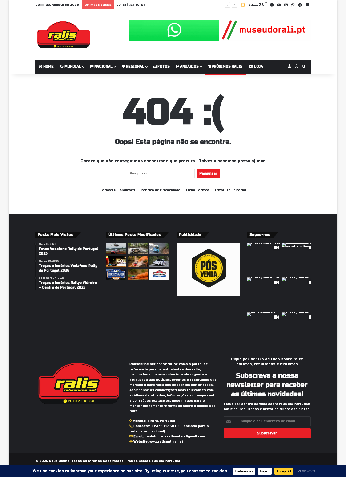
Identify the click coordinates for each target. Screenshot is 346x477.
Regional (134, 67)
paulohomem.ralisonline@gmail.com (175, 436)
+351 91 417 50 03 (165, 426)
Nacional (103, 67)
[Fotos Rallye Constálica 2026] (138, 248)
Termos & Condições (117, 190)
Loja (258, 67)
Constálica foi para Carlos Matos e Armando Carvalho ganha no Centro (177, 5)
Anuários (189, 67)
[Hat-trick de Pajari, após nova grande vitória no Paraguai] (116, 248)
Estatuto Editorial (230, 190)
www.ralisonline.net (166, 442)
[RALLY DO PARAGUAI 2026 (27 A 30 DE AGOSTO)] (159, 274)
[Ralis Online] (63, 35)
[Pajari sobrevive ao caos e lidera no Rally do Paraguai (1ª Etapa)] (138, 274)
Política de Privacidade (160, 190)
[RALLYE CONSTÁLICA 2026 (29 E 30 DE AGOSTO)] (116, 274)
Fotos (163, 67)
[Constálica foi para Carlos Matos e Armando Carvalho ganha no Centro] (159, 248)
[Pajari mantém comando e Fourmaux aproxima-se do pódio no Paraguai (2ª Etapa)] (138, 261)
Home (48, 67)
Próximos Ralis (226, 67)
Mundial (72, 67)
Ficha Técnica (197, 190)
